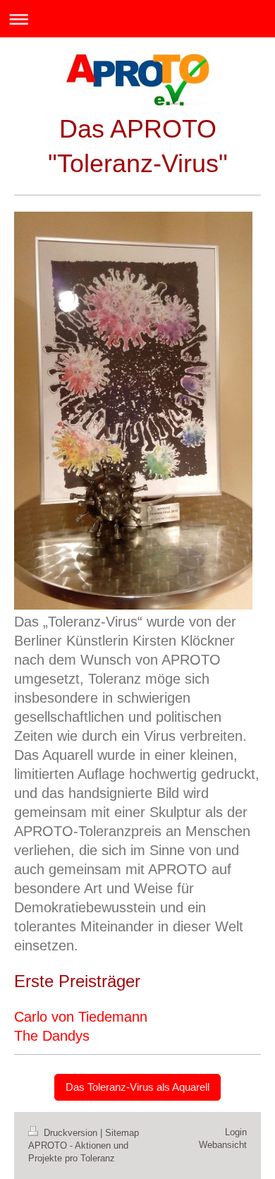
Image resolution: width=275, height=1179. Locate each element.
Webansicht (223, 1144)
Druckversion (70, 1132)
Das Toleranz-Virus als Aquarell (137, 1087)
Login (236, 1132)
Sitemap (122, 1132)
